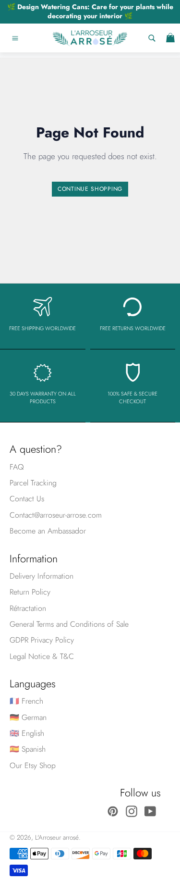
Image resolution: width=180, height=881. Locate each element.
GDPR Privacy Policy (42, 639)
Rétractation (28, 608)
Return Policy (30, 591)
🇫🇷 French (26, 701)
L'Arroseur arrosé (57, 837)
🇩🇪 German (28, 717)
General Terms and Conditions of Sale (69, 624)
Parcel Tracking (33, 482)
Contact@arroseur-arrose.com (56, 515)
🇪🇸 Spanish (28, 749)
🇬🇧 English (27, 733)
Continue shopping (90, 189)
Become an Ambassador (48, 530)
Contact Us (27, 498)
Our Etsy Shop (33, 765)
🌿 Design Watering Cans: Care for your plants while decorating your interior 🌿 (90, 11)
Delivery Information (41, 576)
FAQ (17, 466)
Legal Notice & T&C (42, 656)
